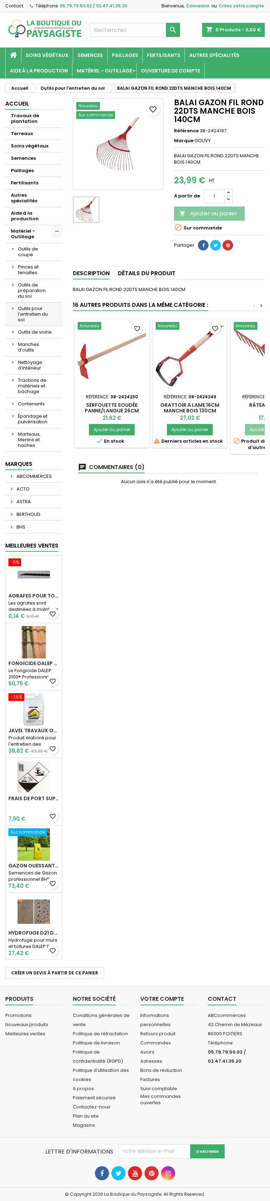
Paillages (125, 55)
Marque (183, 141)
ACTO (22, 489)
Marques (18, 464)
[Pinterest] (228, 245)
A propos (83, 1088)
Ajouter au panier (208, 213)
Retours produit (157, 1033)
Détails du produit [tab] (146, 273)
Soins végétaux (47, 55)
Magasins (84, 1125)
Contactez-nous (91, 1107)
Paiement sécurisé (94, 1097)
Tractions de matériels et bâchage (32, 386)
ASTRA (23, 501)
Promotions (18, 1015)
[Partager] (203, 245)
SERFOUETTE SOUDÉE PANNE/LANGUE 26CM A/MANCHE (112, 411)
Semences (90, 55)
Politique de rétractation (100, 1033)
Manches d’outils (28, 347)
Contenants (31, 403)
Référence (186, 131)
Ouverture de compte (170, 70)
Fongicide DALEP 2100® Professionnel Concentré (33, 663)
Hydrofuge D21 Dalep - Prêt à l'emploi (33, 933)
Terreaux (22, 133)
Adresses (151, 1061)
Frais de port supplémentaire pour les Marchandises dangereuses (33, 798)
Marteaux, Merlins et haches (29, 440)
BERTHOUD (27, 514)
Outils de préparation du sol (32, 290)
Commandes (155, 1042)
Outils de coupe (28, 252)
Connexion (198, 6)
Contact (14, 6)
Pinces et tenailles (28, 270)
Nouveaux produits (26, 1024)
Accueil (17, 104)
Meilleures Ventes (31, 546)
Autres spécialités (214, 55)
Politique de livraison (96, 1042)
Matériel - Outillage (104, 70)
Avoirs (147, 1052)
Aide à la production (39, 70)
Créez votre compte (241, 6)
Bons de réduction (161, 1070)
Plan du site (86, 1116)
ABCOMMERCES (33, 476)
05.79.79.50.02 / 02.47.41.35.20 (93, 6)
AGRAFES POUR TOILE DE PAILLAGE (33, 596)
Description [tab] (91, 273)
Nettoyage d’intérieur (30, 365)
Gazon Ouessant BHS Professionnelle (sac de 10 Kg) (33, 865)
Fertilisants (163, 55)
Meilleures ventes (25, 1033)
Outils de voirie (35, 332)
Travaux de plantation (25, 118)
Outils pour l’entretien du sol (33, 314)
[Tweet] (215, 245)
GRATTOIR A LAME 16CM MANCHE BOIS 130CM (189, 408)
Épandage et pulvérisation (32, 419)
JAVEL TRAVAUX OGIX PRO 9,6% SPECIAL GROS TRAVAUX (33, 730)
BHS (20, 527)
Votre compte (162, 999)
